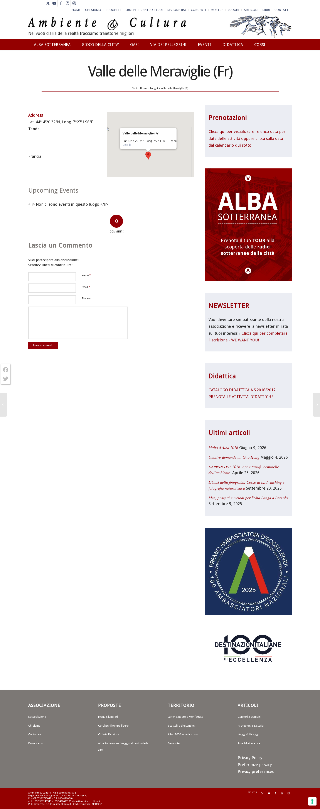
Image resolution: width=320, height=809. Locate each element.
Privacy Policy (250, 757)
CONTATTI (282, 10)
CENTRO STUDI (152, 10)
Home (76, 10)
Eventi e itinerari (108, 716)
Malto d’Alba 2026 (223, 447)
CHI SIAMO (93, 10)
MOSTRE (217, 10)
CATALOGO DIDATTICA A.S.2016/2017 (242, 390)
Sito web (86, 298)
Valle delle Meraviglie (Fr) (160, 71)
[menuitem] (76, 10)
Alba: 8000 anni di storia (183, 734)
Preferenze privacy (255, 764)
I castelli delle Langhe (181, 725)
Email (86, 286)
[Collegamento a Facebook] (61, 3)
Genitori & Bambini (249, 716)
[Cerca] (287, 60)
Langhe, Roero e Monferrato (185, 716)
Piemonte (174, 743)
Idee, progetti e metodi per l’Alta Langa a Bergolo (248, 497)
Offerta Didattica (108, 734)
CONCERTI (198, 10)
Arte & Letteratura (249, 743)
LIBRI (266, 10)
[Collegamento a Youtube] (54, 3)
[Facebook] (5, 369)
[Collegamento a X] (48, 3)
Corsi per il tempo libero (113, 725)
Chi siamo (34, 725)
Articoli (251, 10)
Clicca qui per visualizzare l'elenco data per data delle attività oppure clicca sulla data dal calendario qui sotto (247, 138)
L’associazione (37, 716)
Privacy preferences (256, 771)
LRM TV (130, 10)
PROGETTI (113, 10)
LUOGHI (233, 10)
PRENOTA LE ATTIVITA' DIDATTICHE (241, 396)
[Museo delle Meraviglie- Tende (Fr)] (3, 405)
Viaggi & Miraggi (248, 734)
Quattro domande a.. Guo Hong (234, 457)
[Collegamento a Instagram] (67, 3)
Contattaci (34, 734)
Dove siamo (35, 743)
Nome (86, 275)
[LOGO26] (159, 26)
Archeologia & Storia (251, 725)
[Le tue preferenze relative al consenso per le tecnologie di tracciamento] (312, 801)
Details (127, 144)
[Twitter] (5, 378)
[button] (148, 155)
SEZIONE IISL (176, 10)
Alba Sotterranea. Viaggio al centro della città (123, 747)
